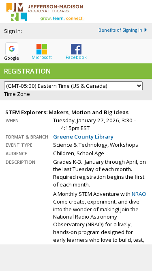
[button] (41, 50)
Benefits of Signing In (120, 30)
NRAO (139, 193)
